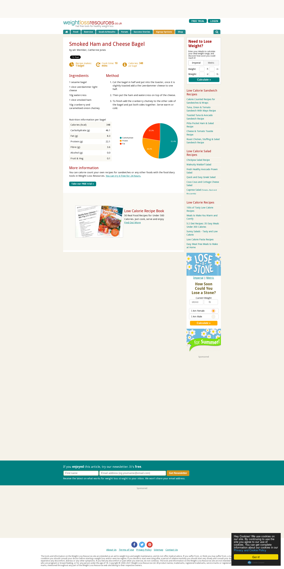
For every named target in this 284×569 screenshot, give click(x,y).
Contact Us (172, 549)
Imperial (198, 277)
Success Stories (142, 32)
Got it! (256, 557)
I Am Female (197, 310)
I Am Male (196, 316)
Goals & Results (107, 32)
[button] (196, 62)
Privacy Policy (144, 549)
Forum (124, 32)
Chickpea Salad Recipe (198, 160)
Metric (210, 277)
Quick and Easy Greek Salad (201, 177)
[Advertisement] (142, 8)
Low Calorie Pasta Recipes (200, 239)
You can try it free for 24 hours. (123, 175)
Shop (180, 32)
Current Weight (204, 298)
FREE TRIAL (197, 21)
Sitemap (158, 549)
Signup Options (164, 32)
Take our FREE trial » (82, 183)
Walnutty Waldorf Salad (199, 164)
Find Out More (132, 222)
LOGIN (214, 21)
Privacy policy (193, 478)
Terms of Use (126, 549)
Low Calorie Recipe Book (144, 211)
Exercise (88, 32)
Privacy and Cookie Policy (250, 550)
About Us (111, 549)
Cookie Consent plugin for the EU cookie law (256, 562)
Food (75, 32)
